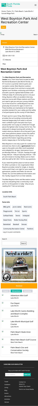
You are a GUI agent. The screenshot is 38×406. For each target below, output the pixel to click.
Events (5, 291)
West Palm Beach (17, 342)
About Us (22, 384)
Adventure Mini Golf (19, 295)
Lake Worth (9, 52)
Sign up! (27, 374)
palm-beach (19, 11)
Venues (24, 224)
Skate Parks (7, 220)
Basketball (7, 224)
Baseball (16, 224)
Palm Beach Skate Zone (21, 332)
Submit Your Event (24, 386)
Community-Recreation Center (14, 229)
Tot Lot (17, 211)
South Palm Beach (9, 197)
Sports (24, 211)
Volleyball (26, 216)
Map (4, 64)
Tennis (18, 216)
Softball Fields (8, 216)
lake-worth (29, 11)
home (3, 11)
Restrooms (28, 207)
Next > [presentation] (36, 35)
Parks (9, 11)
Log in (5, 232)
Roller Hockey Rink (20, 220)
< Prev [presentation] (2, 35)
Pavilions (30, 229)
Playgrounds (7, 211)
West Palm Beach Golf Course (23, 339)
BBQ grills (6, 207)
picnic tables (17, 207)
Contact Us (22, 382)
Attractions (16, 291)
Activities (27, 291)
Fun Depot (15, 303)
